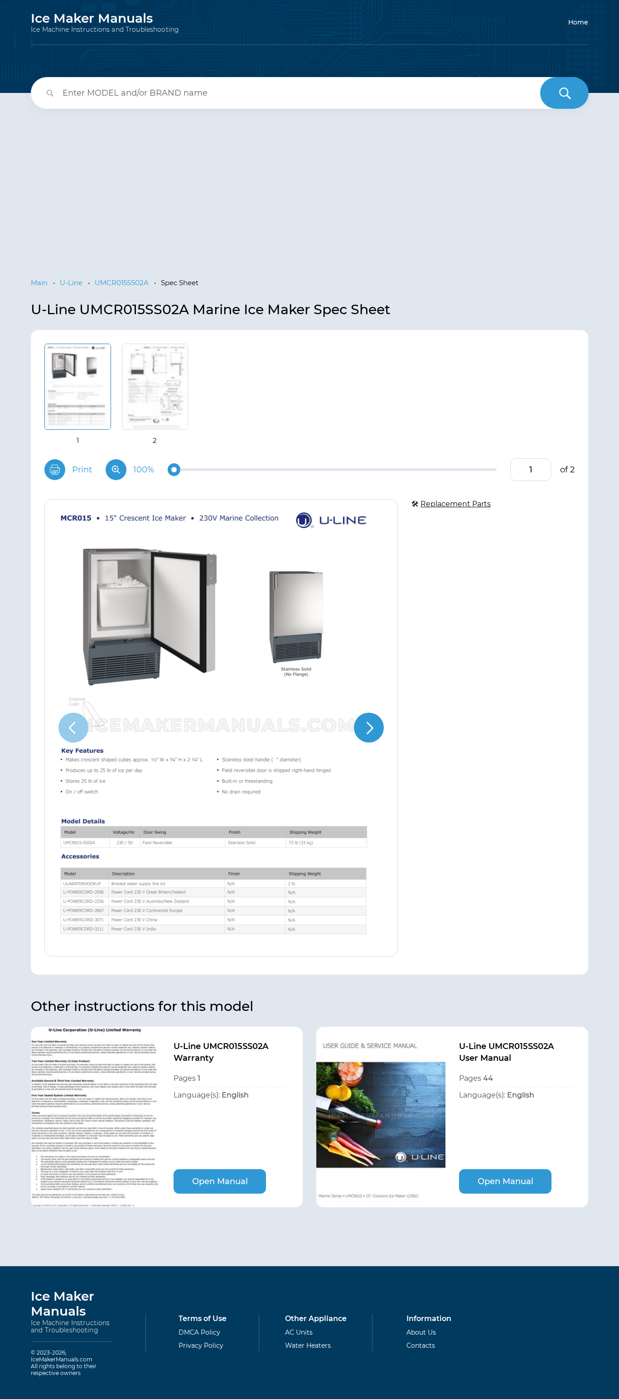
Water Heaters (308, 1345)
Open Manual (220, 1181)
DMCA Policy (199, 1332)
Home (578, 22)
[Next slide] (369, 728)
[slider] (174, 469)
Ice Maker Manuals (105, 22)
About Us (421, 1332)
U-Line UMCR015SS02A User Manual (506, 1052)
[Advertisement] (309, 185)
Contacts (420, 1345)
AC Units (299, 1332)
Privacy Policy (201, 1345)
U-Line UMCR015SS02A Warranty (221, 1052)
